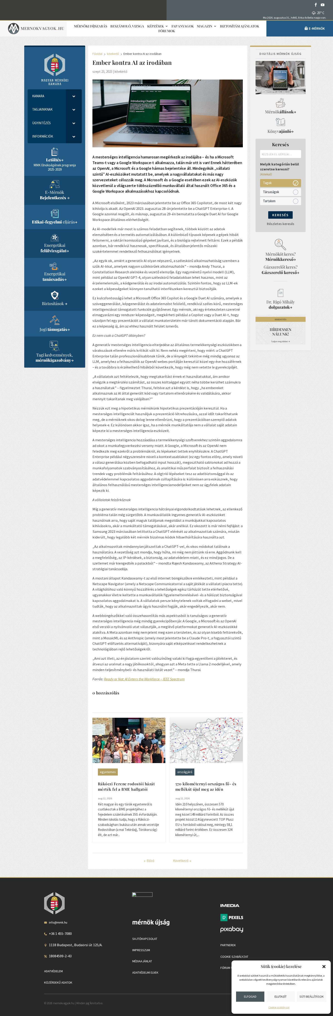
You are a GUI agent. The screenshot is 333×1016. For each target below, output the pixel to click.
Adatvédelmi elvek (145, 972)
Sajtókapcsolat (144, 939)
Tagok (267, 183)
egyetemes (108, 772)
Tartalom (269, 201)
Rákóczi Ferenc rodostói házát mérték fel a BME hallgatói (126, 786)
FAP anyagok (182, 26)
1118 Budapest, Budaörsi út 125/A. (75, 945)
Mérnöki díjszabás (90, 26)
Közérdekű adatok (58, 982)
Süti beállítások (311, 996)
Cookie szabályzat (279, 1007)
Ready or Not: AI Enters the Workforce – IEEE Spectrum (144, 679)
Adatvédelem (53, 971)
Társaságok (271, 192)
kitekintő (121, 71)
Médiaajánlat (142, 961)
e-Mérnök (317, 28)
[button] (324, 966)
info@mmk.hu (58, 922)
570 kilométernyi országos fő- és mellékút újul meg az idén (205, 786)
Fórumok (166, 31)
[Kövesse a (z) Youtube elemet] (322, 4)
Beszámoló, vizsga (127, 26)
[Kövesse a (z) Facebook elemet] (315, 4)
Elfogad (250, 996)
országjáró (184, 772)
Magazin (204, 26)
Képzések (155, 26)
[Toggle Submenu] (74, 96)
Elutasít (281, 996)
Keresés (280, 215)
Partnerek (228, 945)
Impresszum (141, 950)
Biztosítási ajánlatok (239, 26)
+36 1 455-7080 (60, 933)
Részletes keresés (280, 224)
